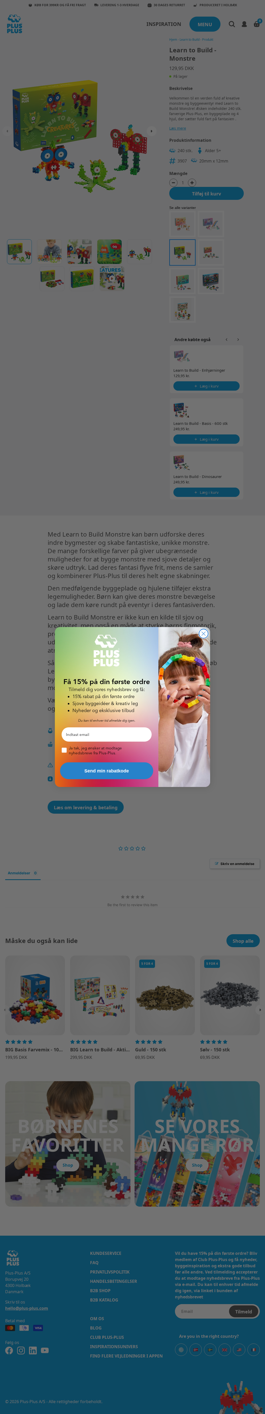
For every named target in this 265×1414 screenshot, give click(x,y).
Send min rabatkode (106, 770)
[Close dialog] (203, 633)
